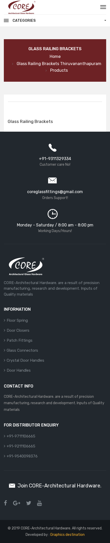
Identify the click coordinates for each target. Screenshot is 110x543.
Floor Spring (17, 320)
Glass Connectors (22, 350)
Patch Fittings (19, 340)
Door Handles (19, 370)
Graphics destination (67, 534)
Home (55, 56)
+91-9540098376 (22, 456)
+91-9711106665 (21, 436)
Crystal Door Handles (25, 360)
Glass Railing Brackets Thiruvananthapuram (59, 63)
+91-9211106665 (21, 446)
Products (59, 70)
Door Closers (18, 330)
